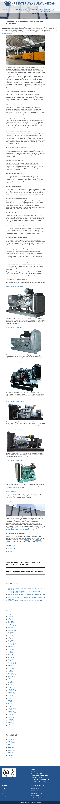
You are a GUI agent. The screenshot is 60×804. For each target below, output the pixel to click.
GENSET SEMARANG (36, 794)
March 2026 (11, 621)
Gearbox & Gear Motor (37, 774)
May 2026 (10, 618)
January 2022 (11, 687)
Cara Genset (11, 739)
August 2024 (11, 649)
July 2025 (10, 634)
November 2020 (12, 709)
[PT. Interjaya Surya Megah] (30, 3)
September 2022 (12, 676)
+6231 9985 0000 (42, 9)
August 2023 (11, 668)
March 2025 (11, 640)
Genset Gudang (11, 746)
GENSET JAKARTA (35, 790)
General (9, 744)
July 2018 (10, 725)
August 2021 (11, 695)
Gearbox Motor (11, 742)
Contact (26, 9)
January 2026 (11, 624)
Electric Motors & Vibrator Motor (39, 775)
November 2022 (12, 675)
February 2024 (11, 659)
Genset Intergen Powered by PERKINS (15, 401)
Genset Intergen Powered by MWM (15, 286)
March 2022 (11, 684)
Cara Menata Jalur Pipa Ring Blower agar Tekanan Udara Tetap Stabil (25, 600)
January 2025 (11, 641)
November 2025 (12, 627)
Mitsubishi (4, 790)
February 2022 (11, 686)
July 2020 (10, 716)
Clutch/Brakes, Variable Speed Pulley (40, 779)
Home (4, 9)
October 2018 (11, 722)
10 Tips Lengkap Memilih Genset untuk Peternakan (19, 529)
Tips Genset (11, 755)
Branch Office (13, 545)
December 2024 (12, 643)
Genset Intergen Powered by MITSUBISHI (16, 429)
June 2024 (10, 652)
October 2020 (11, 711)
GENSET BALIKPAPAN (36, 797)
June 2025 (10, 635)
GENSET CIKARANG (36, 792)
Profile (10, 9)
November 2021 (12, 690)
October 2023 (11, 665)
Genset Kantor (11, 747)
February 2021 (11, 705)
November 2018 (12, 720)
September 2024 (12, 648)
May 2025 (10, 637)
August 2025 (11, 632)
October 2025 (11, 629)
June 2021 (10, 698)
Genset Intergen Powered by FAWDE (15, 460)
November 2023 (12, 664)
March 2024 (11, 657)
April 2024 (10, 656)
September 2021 (12, 694)
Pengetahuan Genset (13, 754)
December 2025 (12, 626)
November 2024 (12, 645)
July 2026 (10, 615)
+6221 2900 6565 (53, 9)
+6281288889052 (10, 551)
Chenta (3, 794)
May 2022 (10, 683)
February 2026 (11, 622)
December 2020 (12, 708)
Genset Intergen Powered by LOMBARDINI (16, 362)
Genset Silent (11, 752)
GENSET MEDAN (35, 795)
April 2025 (10, 638)
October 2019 (11, 719)
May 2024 (10, 654)
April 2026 (10, 619)
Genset (33, 772)
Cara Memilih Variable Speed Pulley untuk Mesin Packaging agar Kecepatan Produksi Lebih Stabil (24, 592)
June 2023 (10, 671)
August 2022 (11, 678)
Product (18, 9)
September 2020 (12, 713)
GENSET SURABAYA (36, 788)
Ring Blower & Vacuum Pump (38, 781)
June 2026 (10, 616)
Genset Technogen (11, 491)
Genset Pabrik (11, 749)
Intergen (4, 792)
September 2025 (12, 630)
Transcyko (4, 795)
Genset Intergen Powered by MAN (14, 327)
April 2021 (10, 701)
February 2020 (11, 717)
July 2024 (10, 651)
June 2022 (10, 681)
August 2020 (11, 714)
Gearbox (10, 741)
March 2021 (11, 703)
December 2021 (12, 689)
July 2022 (10, 679)
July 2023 (10, 670)
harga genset (5, 33)
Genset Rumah (11, 750)
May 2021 (10, 700)
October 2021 (11, 692)
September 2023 (12, 667)
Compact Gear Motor (36, 777)
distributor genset (24, 31)
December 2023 (12, 662)
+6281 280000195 (45, 11)
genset (27, 539)
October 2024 (11, 646)
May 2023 (10, 673)
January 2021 (11, 706)
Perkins (4, 788)
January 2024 (11, 660)
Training (10, 757)
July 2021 (10, 697)
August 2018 (11, 724)
